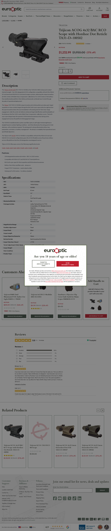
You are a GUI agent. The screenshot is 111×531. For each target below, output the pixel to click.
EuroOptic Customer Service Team (54, 281)
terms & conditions (70, 280)
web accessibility (58, 280)
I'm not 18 (43, 263)
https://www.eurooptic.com (59, 271)
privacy (51, 280)
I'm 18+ (67, 264)
